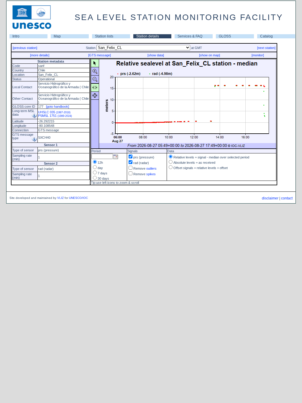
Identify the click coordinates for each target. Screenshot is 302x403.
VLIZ (60, 197)
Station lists (104, 36)
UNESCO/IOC (78, 197)
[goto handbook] (57, 106)
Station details (147, 36)
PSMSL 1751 (55, 115)
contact (287, 198)
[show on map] (209, 55)
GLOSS (225, 36)
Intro (15, 36)
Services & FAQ (190, 36)
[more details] (39, 55)
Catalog (266, 36)
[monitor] (258, 55)
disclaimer (270, 198)
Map (57, 36)
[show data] (155, 55)
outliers (151, 168)
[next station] (266, 48)
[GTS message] (99, 55)
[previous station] (25, 48)
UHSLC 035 (54, 112)
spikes (151, 174)
